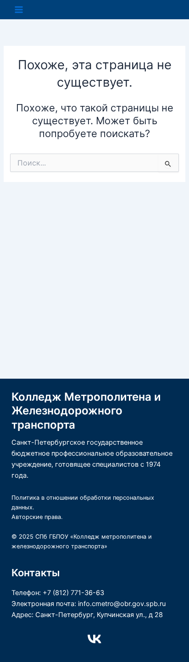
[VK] (94, 639)
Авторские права (36, 516)
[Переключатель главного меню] (18, 9)
